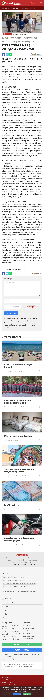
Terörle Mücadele (8, 591)
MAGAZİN (15, 626)
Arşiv (6, 610)
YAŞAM (14, 636)
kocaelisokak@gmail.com (13, 659)
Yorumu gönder (11, 313)
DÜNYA (4, 637)
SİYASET (4, 631)
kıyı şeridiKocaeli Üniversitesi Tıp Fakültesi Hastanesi (19, 583)
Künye (6, 614)
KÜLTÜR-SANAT (17, 634)
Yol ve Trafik (27, 626)
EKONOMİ (5, 634)
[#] (22, 555)
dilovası (33, 591)
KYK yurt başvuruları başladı (18, 436)
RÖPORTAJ (15, 639)
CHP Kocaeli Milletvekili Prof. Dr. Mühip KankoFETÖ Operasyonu (18, 587)
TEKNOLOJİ (15, 631)
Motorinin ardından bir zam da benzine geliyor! (19, 539)
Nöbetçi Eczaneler (28, 628)
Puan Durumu (27, 633)
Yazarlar (7, 606)
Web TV (7, 599)
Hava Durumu (27, 631)
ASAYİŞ (4, 629)
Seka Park (6, 577)
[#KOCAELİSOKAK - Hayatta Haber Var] (10, 3)
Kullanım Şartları (7, 682)
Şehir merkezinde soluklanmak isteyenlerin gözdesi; (19, 470)
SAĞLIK (4, 639)
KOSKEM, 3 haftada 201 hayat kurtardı (18, 365)
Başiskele (23, 577)
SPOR (14, 628)
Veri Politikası (6, 680)
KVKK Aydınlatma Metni (9, 685)
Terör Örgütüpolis (22, 591)
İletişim (7, 618)
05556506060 (23, 650)
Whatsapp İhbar (23, 644)
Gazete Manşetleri (28, 636)
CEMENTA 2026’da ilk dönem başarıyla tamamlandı (18, 401)
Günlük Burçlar (28, 638)
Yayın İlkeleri (6, 677)
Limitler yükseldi (12, 505)
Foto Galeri (8, 603)
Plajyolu (15, 577)
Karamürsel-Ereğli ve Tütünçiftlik (13, 580)
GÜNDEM (8, 34)
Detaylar (16, 694)
